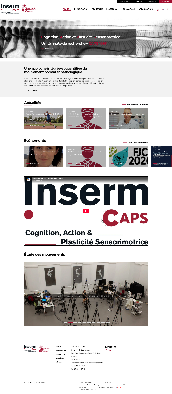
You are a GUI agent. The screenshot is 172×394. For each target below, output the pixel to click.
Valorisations (110, 387)
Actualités (60, 358)
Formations (60, 354)
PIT (95, 390)
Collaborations (126, 385)
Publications (110, 385)
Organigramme (98, 385)
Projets (118, 385)
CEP (91, 390)
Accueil (58, 347)
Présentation (61, 350)
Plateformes (82, 387)
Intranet (59, 362)
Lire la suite (34, 125)
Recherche (108, 382)
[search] (168, 9)
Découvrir (49, 48)
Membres (89, 385)
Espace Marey (84, 390)
